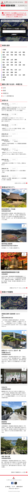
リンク (13, 486)
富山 (4, 62)
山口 (20, 69)
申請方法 (5, 93)
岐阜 (12, 62)
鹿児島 (4, 77)
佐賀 (8, 75)
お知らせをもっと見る (20, 183)
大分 (20, 75)
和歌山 (4, 67)
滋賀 (8, 65)
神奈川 (4, 57)
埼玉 (24, 55)
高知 (16, 72)
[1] (25, 8)
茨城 (12, 55)
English (7, 5)
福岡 (4, 75)
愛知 (16, 62)
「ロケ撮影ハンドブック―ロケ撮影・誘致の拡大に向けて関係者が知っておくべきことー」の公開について (14, 14)
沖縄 (4, 80)
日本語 (3, 5)
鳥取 (4, 69)
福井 (4, 65)
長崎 (12, 75)
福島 (24, 52)
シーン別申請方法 (8, 96)
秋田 (16, 52)
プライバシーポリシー (14, 488)
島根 (8, 69)
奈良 (24, 65)
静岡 (16, 59)
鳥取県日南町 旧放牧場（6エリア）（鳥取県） (12, 21)
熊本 (16, 75)
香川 (8, 72)
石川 (8, 62)
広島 (16, 69)
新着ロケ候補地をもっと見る (18, 472)
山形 (20, 52)
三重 (20, 62)
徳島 (4, 72)
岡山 (12, 69)
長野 (8, 59)
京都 (12, 65)
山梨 (12, 59)
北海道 (4, 49)
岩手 (8, 52)
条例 (4, 90)
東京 (4, 55)
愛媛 (12, 72)
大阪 (16, 65)
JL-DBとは (7, 486)
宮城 (12, 52)
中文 (13, 5)
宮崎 (24, 75)
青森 (4, 52)
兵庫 (20, 65)
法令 (4, 88)
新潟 (4, 59)
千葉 (20, 55)
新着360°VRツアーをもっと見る (18, 288)
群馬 (16, 55)
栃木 (8, 55)
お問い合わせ (19, 486)
